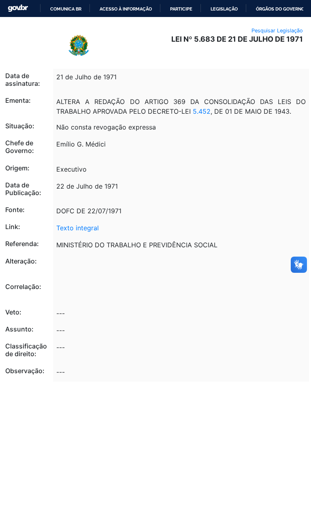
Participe (181, 9)
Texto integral (77, 228)
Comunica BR (65, 9)
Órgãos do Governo (280, 9)
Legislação (224, 9)
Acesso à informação (126, 9)
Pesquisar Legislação (277, 31)
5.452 (202, 111)
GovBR (18, 8)
